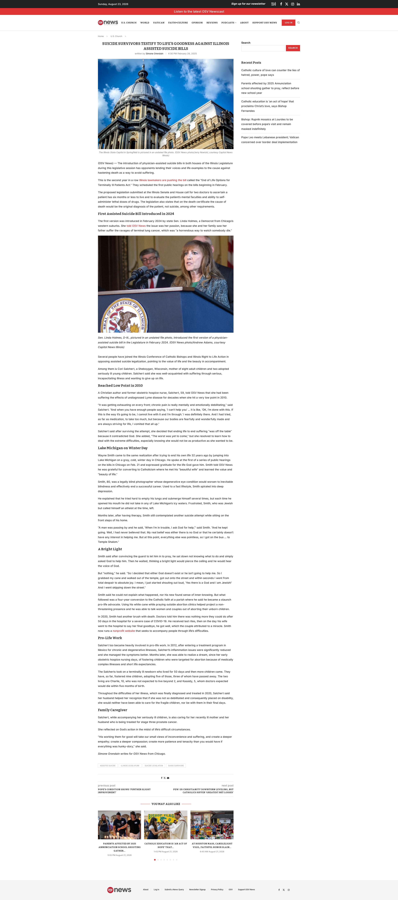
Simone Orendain (154, 53)
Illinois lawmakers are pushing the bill (162, 180)
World (144, 22)
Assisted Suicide (108, 766)
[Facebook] (281, 4)
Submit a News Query (174, 889)
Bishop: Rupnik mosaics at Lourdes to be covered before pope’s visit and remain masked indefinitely (267, 124)
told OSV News (136, 225)
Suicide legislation (154, 766)
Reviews (212, 22)
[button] (102, 835)
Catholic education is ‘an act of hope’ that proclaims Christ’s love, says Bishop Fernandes (267, 106)
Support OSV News (264, 22)
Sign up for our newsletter (248, 3)
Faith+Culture (178, 22)
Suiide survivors (176, 766)
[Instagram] (292, 4)
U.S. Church (129, 22)
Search (245, 42)
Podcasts (227, 22)
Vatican (158, 22)
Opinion (197, 22)
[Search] (298, 22)
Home (101, 36)
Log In (288, 22)
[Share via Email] (168, 778)
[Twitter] (287, 4)
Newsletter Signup (197, 889)
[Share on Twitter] (165, 778)
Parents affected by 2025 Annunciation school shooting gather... (119, 847)
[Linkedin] (298, 4)
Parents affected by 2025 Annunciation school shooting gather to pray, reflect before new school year (270, 88)
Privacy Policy (217, 889)
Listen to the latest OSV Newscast (199, 11)
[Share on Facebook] (161, 778)
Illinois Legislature (130, 766)
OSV (231, 889)
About (244, 22)
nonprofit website (124, 630)
